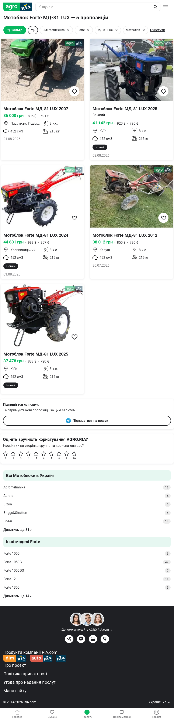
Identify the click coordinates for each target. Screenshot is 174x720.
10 (74, 458)
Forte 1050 (85, 553)
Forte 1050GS (85, 570)
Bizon (85, 504)
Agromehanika (85, 487)
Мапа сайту (14, 690)
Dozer (85, 521)
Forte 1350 (85, 587)
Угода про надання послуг (29, 682)
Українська (158, 702)
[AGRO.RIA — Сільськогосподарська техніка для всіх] (19, 7)
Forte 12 (85, 579)
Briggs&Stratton (85, 513)
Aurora (85, 496)
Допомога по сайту (87, 629)
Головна (17, 717)
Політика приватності (25, 673)
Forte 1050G (85, 562)
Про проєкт (14, 665)
